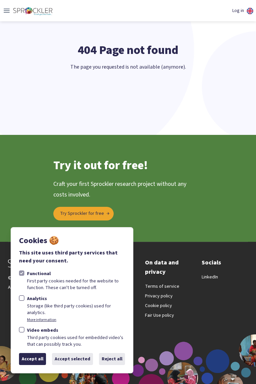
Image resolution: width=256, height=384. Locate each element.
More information (41, 320)
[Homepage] (32, 10)
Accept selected (72, 359)
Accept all (32, 359)
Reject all (112, 359)
